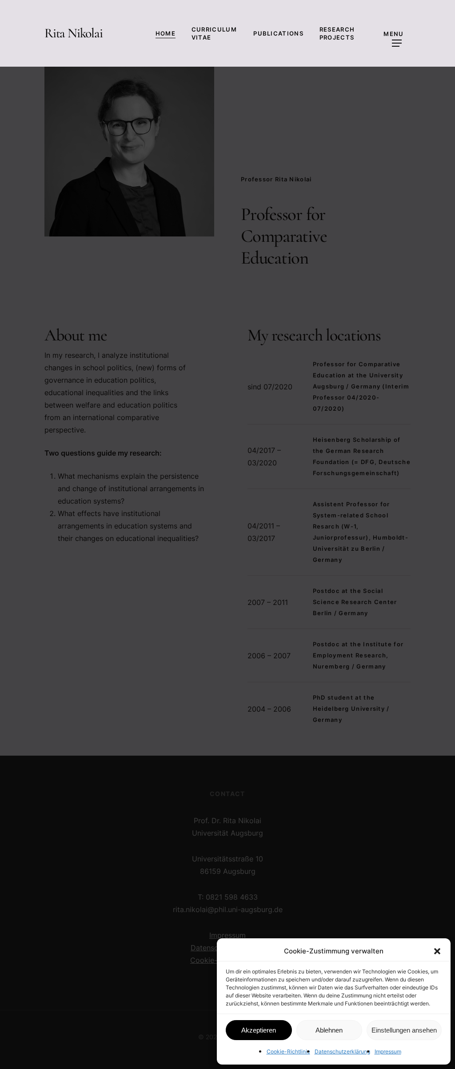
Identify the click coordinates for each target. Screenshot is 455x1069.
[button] (437, 951)
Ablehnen (329, 1030)
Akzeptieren (258, 1030)
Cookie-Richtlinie (288, 1051)
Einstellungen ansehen (404, 1030)
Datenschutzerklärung (342, 1051)
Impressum (388, 1051)
